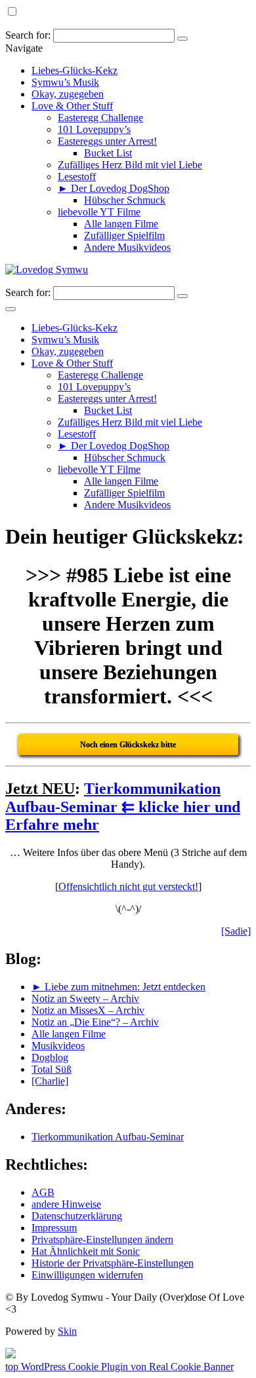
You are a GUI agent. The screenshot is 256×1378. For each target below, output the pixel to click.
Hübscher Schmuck (124, 200)
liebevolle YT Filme (99, 211)
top (13, 1366)
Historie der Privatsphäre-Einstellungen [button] (113, 1263)
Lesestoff (77, 176)
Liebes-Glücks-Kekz (74, 70)
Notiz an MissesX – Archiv (88, 1010)
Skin (67, 1331)
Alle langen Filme (121, 223)
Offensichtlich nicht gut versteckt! (128, 886)
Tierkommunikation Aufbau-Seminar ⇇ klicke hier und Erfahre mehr (122, 806)
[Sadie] (236, 931)
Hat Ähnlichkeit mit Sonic (86, 1251)
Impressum (54, 1227)
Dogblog (50, 1057)
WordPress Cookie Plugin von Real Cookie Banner (127, 1366)
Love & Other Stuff (72, 105)
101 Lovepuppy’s (94, 129)
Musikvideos (58, 1045)
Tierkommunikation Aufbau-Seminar (108, 1136)
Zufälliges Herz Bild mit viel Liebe (130, 164)
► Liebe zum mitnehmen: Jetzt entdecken (118, 986)
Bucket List (108, 152)
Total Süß (52, 1069)
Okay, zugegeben (68, 94)
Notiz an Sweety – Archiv (85, 998)
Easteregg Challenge (100, 117)
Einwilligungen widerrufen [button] (87, 1274)
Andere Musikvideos (127, 247)
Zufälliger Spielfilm (124, 235)
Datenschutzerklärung (77, 1215)
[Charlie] (50, 1081)
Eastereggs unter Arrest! (107, 141)
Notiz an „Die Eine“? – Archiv (95, 1022)
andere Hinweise (66, 1204)
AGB (43, 1192)
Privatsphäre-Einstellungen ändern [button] (102, 1239)
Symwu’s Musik (65, 82)
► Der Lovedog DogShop (113, 188)
